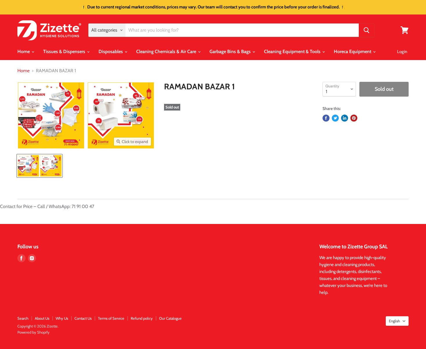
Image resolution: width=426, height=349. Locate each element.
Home (24, 51)
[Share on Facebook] (326, 118)
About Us (42, 318)
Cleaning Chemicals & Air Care (166, 51)
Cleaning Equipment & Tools (293, 51)
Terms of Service (111, 318)
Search (22, 318)
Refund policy (142, 318)
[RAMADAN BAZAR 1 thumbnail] (39, 165)
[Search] (366, 30)
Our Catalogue (170, 318)
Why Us (62, 318)
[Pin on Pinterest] (353, 118)
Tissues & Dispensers (64, 51)
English (394, 321)
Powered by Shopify (33, 332)
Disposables (111, 51)
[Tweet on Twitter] (335, 118)
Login (402, 51)
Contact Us (83, 318)
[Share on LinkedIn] (344, 118)
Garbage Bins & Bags (231, 51)
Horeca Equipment (353, 51)
